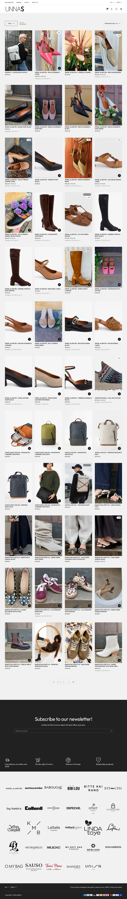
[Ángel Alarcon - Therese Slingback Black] (78, 376)
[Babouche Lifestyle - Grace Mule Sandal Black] (18, 535)
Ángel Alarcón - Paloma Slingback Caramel (18, 344)
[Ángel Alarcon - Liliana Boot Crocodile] (48, 212)
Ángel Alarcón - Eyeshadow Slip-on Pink (107, 290)
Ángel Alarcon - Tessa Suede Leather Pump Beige (46, 399)
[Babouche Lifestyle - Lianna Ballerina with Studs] (18, 588)
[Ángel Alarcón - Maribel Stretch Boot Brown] (18, 267)
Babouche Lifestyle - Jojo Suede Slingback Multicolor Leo (77, 558)
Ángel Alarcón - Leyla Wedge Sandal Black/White (16, 235)
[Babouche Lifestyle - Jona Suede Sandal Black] (108, 535)
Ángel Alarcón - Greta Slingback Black (77, 128)
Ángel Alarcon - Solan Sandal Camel (106, 344)
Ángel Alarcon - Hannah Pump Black (46, 180)
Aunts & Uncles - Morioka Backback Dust (108, 453)
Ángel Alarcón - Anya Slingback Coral (47, 73)
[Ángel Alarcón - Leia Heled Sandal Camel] (108, 158)
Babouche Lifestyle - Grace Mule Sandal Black (17, 558)
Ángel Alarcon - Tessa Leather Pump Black (16, 399)
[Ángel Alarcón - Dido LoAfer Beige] (108, 50)
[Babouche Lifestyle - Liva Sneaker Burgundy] (48, 588)
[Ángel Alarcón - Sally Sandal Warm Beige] (48, 321)
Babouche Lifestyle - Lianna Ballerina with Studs (15, 611)
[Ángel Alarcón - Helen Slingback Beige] (78, 158)
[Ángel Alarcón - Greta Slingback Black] (78, 105)
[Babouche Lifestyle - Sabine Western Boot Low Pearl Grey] (108, 642)
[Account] (112, 9)
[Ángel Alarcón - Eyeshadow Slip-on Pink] (108, 267)
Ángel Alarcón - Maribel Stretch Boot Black (107, 235)
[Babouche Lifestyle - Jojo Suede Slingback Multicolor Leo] (78, 535)
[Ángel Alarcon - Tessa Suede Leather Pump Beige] (48, 376)
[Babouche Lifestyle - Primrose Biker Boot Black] (48, 642)
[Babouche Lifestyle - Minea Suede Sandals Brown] (108, 588)
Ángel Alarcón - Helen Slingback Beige (77, 180)
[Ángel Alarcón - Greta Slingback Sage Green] (108, 105)
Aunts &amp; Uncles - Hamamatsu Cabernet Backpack (17, 453)
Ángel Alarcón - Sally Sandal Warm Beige (46, 344)
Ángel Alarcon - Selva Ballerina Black (77, 344)
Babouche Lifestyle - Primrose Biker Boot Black (46, 665)
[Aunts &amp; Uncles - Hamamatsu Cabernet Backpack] (18, 430)
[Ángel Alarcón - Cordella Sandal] (78, 50)
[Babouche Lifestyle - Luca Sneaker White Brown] (78, 588)
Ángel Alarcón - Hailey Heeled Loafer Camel (16, 180)
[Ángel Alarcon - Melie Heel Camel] (48, 267)
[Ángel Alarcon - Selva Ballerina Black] (78, 321)
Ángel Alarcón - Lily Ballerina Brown (77, 235)
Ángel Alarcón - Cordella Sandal (78, 72)
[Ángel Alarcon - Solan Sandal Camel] (108, 321)
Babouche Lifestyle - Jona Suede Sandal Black (107, 558)
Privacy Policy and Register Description (82, 887)
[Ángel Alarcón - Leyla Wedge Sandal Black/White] (18, 212)
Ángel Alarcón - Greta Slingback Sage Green (107, 128)
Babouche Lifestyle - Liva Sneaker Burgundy (48, 611)
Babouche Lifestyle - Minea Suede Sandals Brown (107, 611)
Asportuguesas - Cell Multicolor (108, 398)
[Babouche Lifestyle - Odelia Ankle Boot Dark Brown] (18, 642)
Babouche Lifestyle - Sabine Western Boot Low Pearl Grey (106, 665)
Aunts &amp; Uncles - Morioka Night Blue (16, 506)
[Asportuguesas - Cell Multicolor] (108, 376)
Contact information (115, 887)
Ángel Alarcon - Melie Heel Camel (48, 289)
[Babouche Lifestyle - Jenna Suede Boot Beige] (48, 535)
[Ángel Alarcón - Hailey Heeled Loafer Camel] (18, 158)
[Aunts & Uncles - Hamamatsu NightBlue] (78, 430)
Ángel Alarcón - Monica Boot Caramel (76, 290)
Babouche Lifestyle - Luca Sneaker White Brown (78, 611)
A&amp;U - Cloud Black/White (16, 72)
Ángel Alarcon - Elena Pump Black (18, 127)
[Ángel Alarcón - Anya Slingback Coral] (48, 50)
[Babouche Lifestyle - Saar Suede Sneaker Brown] (78, 642)
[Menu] (121, 9)
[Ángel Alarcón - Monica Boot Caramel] (78, 267)
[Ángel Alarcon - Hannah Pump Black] (48, 158)
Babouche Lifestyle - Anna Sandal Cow (108, 506)
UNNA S (19, 895)
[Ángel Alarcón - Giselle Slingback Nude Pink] (48, 105)
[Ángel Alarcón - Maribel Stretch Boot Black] (108, 212)
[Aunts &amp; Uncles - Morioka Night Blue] (18, 483)
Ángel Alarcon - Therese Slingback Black (78, 399)
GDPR (107, 887)
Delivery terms (99, 887)
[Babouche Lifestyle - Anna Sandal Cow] (108, 483)
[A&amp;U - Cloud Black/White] (18, 50)
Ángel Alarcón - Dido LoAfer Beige (108, 72)
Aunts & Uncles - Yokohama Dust (77, 505)
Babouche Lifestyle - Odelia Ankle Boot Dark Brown (18, 665)
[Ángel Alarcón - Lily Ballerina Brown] (78, 212)
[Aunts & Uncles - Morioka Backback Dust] (108, 430)
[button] (107, 9)
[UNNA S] (14, 9)
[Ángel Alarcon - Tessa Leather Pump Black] (18, 376)
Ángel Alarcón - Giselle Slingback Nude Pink (48, 128)
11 (70, 682)
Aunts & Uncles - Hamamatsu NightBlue (75, 453)
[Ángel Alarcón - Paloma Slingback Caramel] (18, 321)
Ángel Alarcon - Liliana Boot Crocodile (46, 235)
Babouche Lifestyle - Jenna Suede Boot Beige (47, 558)
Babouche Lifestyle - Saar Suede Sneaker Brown (77, 665)
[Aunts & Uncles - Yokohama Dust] (78, 483)
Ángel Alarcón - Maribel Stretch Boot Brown (17, 290)
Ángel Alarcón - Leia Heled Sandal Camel (108, 180)
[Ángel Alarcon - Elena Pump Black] (18, 105)
